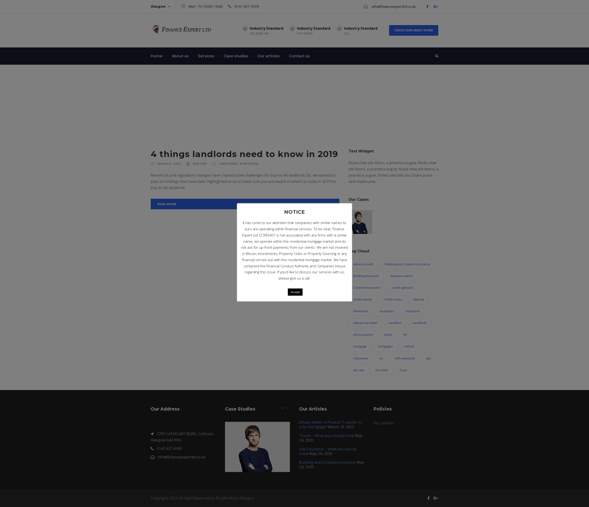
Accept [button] (295, 292)
